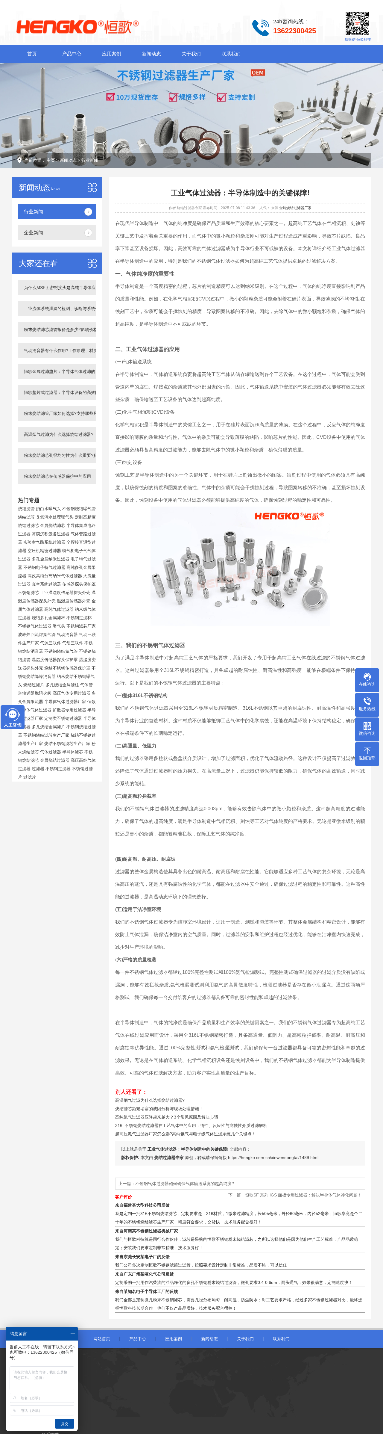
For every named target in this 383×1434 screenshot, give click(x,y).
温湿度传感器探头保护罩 (55, 659)
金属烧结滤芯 (52, 525)
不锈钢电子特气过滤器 (44, 567)
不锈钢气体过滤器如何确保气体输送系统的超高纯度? (184, 1183)
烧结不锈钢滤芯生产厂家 (67, 743)
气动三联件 (72, 642)
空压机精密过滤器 (44, 550)
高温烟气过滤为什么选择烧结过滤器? (150, 1100)
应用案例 (111, 53)
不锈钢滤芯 (28, 592)
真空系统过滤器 (46, 584)
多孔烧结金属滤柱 (62, 684)
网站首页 (101, 1338)
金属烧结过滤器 (54, 760)
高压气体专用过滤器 (71, 693)
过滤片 (29, 777)
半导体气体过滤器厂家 (65, 701)
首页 (32, 53)
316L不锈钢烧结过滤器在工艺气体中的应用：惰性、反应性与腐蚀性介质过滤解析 (191, 1125)
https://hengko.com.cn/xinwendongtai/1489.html (273, 1157)
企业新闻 (33, 232)
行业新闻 (89, 160)
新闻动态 (151, 53)
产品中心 (71, 53)
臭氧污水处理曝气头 (55, 517)
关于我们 (191, 53)
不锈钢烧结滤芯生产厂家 (46, 735)
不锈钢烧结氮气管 (61, 651)
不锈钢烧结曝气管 (79, 508)
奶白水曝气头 (48, 508)
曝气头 (59, 626)
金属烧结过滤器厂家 (295, 208)
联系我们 (231, 53)
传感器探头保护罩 (79, 584)
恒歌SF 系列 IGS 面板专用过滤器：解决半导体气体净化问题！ (303, 1195)
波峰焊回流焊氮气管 (37, 634)
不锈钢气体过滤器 (34, 626)
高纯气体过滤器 (59, 609)
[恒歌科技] (106, 26)
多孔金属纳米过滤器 (50, 559)
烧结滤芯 (26, 517)
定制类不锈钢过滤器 (63, 718)
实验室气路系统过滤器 (44, 542)
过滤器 (38, 768)
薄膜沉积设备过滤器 (50, 533)
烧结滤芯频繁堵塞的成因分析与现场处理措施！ (159, 1108)
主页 (51, 160)
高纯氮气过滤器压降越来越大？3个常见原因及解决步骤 (166, 1117)
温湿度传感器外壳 (73, 601)
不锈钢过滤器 (58, 768)
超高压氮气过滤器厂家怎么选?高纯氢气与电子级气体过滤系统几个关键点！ (185, 1133)
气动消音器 (67, 634)
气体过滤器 (50, 752)
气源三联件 (50, 642)
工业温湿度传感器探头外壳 (65, 592)
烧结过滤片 (33, 684)
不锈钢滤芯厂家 (81, 626)
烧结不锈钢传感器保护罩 (67, 668)
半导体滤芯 (72, 752)
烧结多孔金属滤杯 (48, 617)
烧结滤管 (26, 508)
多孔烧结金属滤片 (48, 726)
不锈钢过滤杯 (79, 617)
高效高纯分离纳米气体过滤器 (55, 575)
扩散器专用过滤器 (69, 710)
